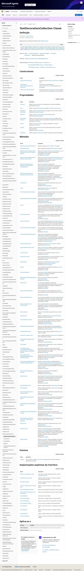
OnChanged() (23, 344)
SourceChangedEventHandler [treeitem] (9, 371)
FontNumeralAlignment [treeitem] (8, 102)
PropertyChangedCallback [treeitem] (8, 270)
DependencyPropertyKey (43, 201)
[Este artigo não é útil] (79, 42)
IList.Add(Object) (23, 496)
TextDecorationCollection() (26, 80)
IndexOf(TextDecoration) (25, 331)
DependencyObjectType (38, 110)
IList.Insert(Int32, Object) (25, 503)
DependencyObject (44, 53)
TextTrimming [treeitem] (6, 467)
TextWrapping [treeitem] (6, 469)
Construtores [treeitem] (6, 438)
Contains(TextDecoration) (25, 243)
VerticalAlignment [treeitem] (6, 515)
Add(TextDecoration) (24, 148)
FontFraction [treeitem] (5, 99)
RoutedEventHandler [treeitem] (7, 321)
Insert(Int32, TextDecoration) (26, 335)
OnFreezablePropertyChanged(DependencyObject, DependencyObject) (26, 356)
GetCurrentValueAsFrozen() (26, 297)
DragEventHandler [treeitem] (7, 40)
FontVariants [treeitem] (5, 123)
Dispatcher (22, 114)
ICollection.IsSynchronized (26, 478)
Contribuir (41, 569)
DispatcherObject (33, 53)
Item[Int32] (22, 132)
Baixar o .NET (79, 15)
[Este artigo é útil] (78, 42)
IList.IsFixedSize (23, 505)
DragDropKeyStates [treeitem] (7, 36)
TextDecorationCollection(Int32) (27, 89)
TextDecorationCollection (53, 80)
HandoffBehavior (41, 153)
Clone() (21, 205)
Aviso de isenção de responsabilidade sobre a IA (12, 569)
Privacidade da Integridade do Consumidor (62, 569)
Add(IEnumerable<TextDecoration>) (28, 146)
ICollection (31, 62)
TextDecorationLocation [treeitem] (8, 458)
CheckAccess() (23, 182)
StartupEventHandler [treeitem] (7, 378)
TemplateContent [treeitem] (6, 412)
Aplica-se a (70, 38)
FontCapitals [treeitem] (5, 92)
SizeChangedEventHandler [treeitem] (8, 359)
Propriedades (71, 30)
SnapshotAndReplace (57, 159)
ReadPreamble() (23, 376)
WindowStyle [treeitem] (5, 555)
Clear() (21, 188)
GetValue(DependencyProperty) (27, 326)
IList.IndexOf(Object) (24, 500)
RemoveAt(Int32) (23, 388)
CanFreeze (22, 104)
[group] (42, 48)
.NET (25, 24)
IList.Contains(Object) (25, 498)
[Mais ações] (63, 24)
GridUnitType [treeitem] (5, 171)
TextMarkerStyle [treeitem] (6, 465)
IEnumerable (31, 65)
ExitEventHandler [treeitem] (6, 71)
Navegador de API (32, 24)
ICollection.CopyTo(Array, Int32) (27, 474)
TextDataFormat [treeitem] (6, 429)
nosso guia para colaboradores (25, 550)
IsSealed (22, 127)
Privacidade (47, 569)
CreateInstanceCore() (24, 256)
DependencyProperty (56, 151)
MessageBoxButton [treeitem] (7, 239)
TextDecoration (44, 41)
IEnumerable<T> (48, 65)
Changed (50, 364)
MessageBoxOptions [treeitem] (7, 243)
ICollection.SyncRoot (24, 481)
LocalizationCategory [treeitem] (7, 220)
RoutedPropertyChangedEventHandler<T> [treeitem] (9, 331)
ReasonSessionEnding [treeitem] (7, 288)
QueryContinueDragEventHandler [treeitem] (9, 282)
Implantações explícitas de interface (74, 35)
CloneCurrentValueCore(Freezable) (27, 227)
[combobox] (9, 25)
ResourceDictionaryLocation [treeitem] (9, 308)
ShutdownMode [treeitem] (6, 352)
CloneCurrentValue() (24, 221)
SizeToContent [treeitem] (6, 366)
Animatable (27, 55)
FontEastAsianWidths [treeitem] (7, 97)
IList (29, 67)
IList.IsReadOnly (23, 509)
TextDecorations (52, 418)
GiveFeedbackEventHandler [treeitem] (9, 164)
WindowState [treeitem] (5, 553)
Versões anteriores (28, 569)
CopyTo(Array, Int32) (42, 475)
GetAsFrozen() (23, 282)
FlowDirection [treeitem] (6, 90)
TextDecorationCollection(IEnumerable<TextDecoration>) (26, 86)
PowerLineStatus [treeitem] (6, 265)
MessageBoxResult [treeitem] (7, 246)
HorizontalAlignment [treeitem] (7, 176)
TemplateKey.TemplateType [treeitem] (9, 419)
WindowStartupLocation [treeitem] (8, 551)
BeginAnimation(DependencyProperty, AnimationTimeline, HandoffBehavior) (26, 165)
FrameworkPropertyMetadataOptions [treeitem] (9, 147)
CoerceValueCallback (42, 237)
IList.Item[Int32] (23, 513)
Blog (35, 569)
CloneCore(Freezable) (25, 214)
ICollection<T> (46, 62)
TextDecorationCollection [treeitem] (9, 436)
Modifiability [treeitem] (5, 248)
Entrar (81, 11)
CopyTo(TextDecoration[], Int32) (27, 247)
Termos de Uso (77, 569)
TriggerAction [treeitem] (6, 489)
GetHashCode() (23, 315)
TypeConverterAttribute (31, 58)
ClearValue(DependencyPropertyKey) (28, 198)
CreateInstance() (23, 252)
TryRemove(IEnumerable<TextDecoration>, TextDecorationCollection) (26, 420)
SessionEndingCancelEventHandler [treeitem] (9, 341)
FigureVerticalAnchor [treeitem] (7, 87)
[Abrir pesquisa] (78, 11)
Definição (70, 26)
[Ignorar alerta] (81, 3)
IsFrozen (22, 123)
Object (26, 53)
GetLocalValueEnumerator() (26, 319)
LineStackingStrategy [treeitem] (7, 213)
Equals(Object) (23, 261)
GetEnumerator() (23, 312)
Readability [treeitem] (5, 286)
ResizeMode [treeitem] (5, 303)
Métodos (70, 31)
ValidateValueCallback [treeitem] (7, 505)
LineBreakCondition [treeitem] (7, 211)
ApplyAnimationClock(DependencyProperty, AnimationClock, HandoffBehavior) (27, 152)
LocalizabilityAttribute (42, 58)
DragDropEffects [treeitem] (6, 33)
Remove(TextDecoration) (25, 385)
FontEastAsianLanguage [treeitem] (8, 94)
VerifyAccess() (23, 423)
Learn (21, 24)
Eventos (70, 33)
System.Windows (29, 36)
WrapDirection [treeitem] (6, 558)
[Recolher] (16, 23)
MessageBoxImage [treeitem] (7, 241)
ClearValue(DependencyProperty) (27, 192)
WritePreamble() (23, 439)
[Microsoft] (2, 11)
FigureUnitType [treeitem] (6, 85)
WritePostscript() (23, 428)
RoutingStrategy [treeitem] (6, 334)
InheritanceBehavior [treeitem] (7, 194)
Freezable (53, 53)
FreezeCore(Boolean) (24, 272)
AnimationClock (51, 118)
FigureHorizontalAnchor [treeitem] (8, 78)
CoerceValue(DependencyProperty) (27, 234)
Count (21, 108)
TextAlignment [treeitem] (6, 426)
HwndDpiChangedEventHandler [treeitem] (9, 181)
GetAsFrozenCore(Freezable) (26, 290)
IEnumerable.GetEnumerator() (26, 489)
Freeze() (22, 267)
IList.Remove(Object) (24, 516)
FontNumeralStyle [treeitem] (6, 104)
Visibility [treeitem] (4, 517)
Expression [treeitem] (5, 73)
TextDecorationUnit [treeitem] (7, 462)
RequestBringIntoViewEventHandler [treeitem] (9, 300)
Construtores (71, 28)
